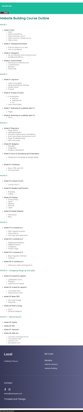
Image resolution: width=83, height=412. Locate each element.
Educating (48, 360)
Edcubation (7, 6)
